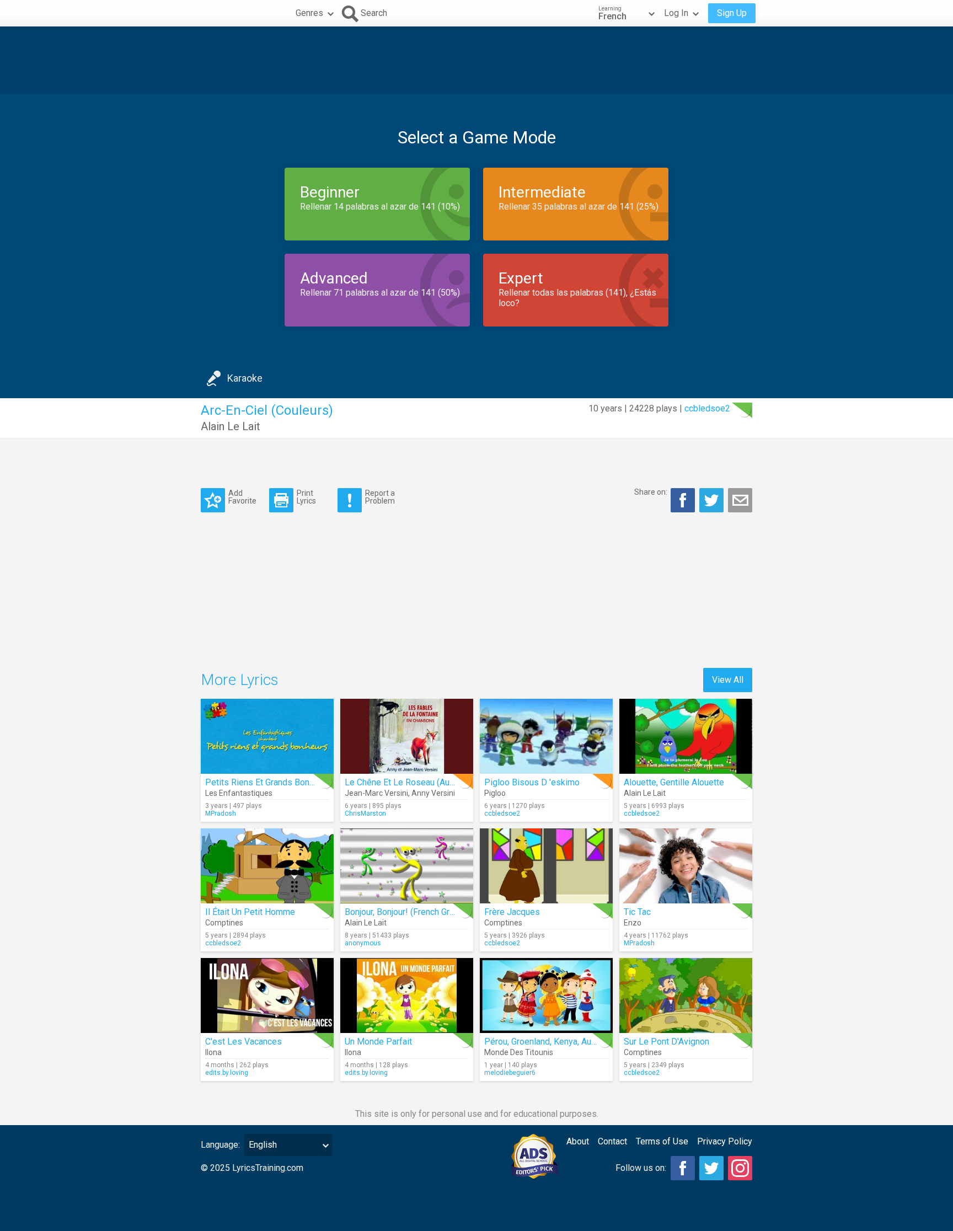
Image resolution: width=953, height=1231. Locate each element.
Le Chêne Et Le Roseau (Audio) (404, 782)
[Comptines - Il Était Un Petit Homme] (267, 865)
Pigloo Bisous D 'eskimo (532, 782)
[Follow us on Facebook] (683, 1168)
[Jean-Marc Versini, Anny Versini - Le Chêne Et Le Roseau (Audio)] (406, 736)
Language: (220, 1144)
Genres (309, 13)
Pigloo (495, 793)
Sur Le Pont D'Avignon (666, 1041)
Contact (612, 1141)
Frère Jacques (512, 912)
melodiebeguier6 (510, 1073)
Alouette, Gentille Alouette (674, 782)
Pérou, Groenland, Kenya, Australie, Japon (563, 1041)
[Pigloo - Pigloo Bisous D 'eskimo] (546, 736)
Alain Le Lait (230, 426)
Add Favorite (242, 497)
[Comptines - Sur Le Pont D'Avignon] (685, 995)
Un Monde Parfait (378, 1041)
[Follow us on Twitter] (711, 1168)
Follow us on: (640, 1168)
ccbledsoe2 (707, 408)
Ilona (213, 1052)
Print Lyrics (306, 497)
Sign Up (732, 13)
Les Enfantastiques (238, 793)
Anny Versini (433, 793)
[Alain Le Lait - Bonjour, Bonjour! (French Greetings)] (406, 865)
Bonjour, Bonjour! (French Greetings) (413, 912)
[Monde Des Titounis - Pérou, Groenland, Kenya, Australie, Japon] (546, 995)
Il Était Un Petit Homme (250, 912)
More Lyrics (240, 680)
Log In (676, 13)
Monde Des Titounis (518, 1052)
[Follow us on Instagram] (740, 1168)
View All (727, 680)
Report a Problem (380, 497)
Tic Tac (637, 912)
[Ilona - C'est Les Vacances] (267, 995)
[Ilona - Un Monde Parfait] (406, 995)
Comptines (224, 922)
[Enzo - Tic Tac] (685, 865)
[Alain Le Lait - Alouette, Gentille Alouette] (685, 736)
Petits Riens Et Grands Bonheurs (268, 782)
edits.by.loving (226, 1073)
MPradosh (220, 813)
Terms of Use (662, 1141)
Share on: (650, 492)
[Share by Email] (740, 500)
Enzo (632, 922)
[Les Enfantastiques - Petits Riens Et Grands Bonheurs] (267, 736)
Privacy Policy (724, 1141)
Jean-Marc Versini (376, 793)
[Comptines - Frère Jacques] (546, 865)
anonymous (363, 943)
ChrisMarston (365, 813)
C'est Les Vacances (243, 1041)
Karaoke (245, 378)
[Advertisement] (476, 60)
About (577, 1141)
